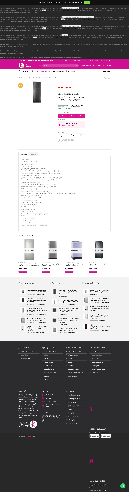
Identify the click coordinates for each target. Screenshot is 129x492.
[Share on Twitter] (62, 140)
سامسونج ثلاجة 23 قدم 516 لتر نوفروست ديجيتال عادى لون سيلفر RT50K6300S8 (29, 264)
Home (20, 77)
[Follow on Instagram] (106, 60)
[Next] (110, 258)
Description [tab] (23, 154)
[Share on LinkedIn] (72, 140)
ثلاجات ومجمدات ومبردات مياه (33, 77)
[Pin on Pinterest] (69, 140)
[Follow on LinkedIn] (59, 416)
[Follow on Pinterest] (56, 416)
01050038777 (49, 394)
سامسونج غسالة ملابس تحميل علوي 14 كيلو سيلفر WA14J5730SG (75, 264)
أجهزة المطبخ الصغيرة (57, 71)
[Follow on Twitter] (108, 60)
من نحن (84, 60)
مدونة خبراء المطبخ (76, 60)
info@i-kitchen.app (50, 401)
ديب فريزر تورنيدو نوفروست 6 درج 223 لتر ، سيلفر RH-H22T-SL (52, 264)
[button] (122, 485)
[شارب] (64, 87)
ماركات (69, 60)
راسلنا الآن (87, 2)
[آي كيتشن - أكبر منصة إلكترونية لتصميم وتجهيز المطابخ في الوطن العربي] (27, 65)
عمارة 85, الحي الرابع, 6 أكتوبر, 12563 (53, 405)
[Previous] (18, 258)
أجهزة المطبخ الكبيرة (40, 71)
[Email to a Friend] (65, 140)
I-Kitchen (29, 436)
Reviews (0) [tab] (33, 154)
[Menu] (40, 65)
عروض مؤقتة (106, 71)
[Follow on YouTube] (109, 60)
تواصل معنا (90, 60)
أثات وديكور (71, 71)
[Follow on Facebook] (104, 60)
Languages (98, 60)
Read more (23, 272)
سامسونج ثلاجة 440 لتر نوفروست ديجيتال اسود (99, 264)
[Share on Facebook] (59, 140)
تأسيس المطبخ (25, 71)
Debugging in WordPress (70, 10)
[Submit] (76, 65)
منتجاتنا (65, 60)
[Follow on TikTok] (50, 416)
